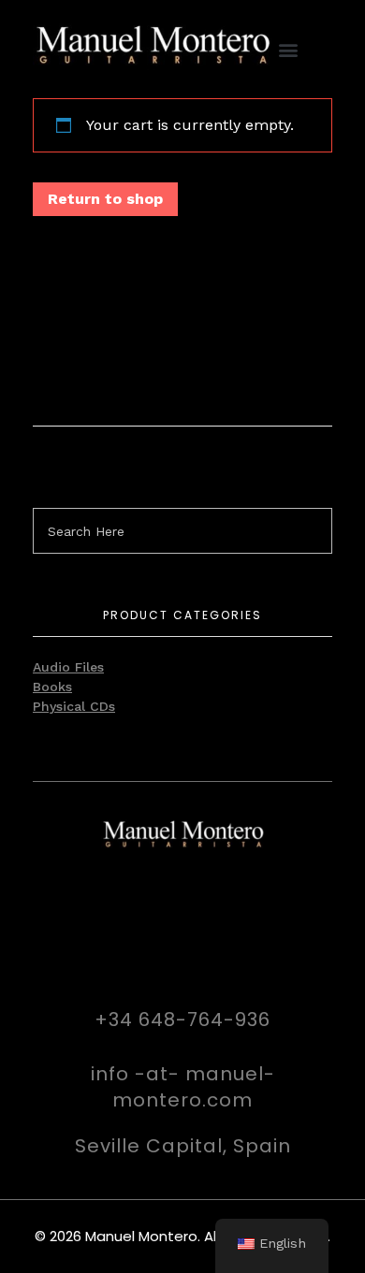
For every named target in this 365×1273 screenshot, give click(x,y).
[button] (287, 49)
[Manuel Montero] (152, 46)
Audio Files (68, 666)
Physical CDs (74, 706)
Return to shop (105, 199)
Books (52, 686)
